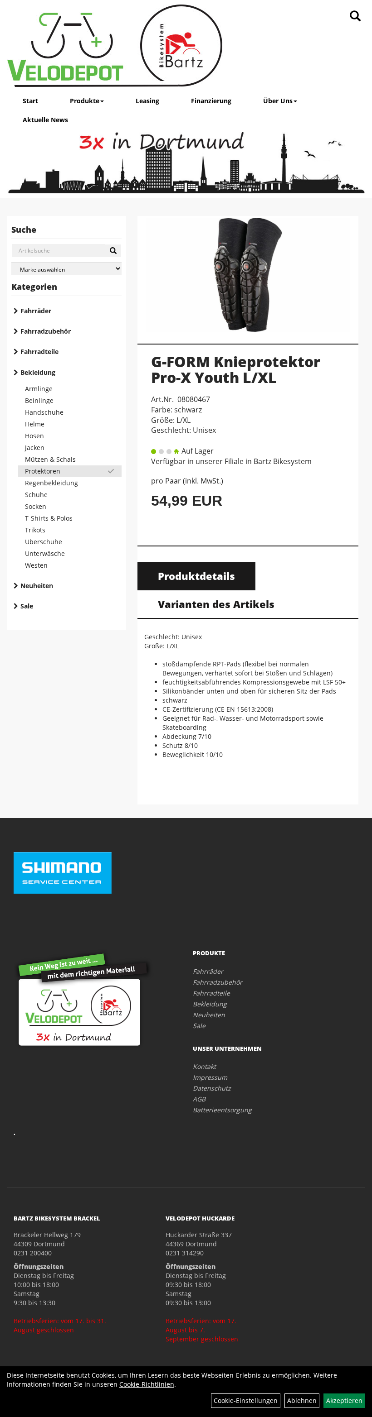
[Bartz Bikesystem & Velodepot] (115, 46)
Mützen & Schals (50, 459)
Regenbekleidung (51, 483)
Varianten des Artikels (216, 604)
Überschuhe (43, 541)
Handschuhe (44, 412)
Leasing (147, 100)
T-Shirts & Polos (49, 518)
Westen (36, 565)
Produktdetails (196, 576)
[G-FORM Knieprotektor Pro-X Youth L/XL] (248, 275)
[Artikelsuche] (355, 16)
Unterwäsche (45, 553)
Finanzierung (211, 100)
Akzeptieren (344, 1400)
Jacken (34, 447)
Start (30, 100)
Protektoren (42, 471)
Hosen (34, 435)
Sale (26, 606)
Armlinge (39, 388)
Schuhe (36, 494)
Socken (35, 506)
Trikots (35, 530)
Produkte (84, 100)
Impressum (210, 1077)
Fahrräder (35, 310)
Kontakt (204, 1066)
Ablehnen (302, 1400)
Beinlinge (39, 400)
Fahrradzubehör (45, 331)
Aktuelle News (45, 119)
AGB (199, 1099)
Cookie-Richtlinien (146, 1384)
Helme (34, 424)
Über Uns (278, 100)
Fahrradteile (39, 351)
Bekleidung (37, 372)
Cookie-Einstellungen (246, 1400)
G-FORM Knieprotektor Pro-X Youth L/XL (235, 369)
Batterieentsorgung (222, 1110)
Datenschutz (212, 1088)
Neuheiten (36, 585)
